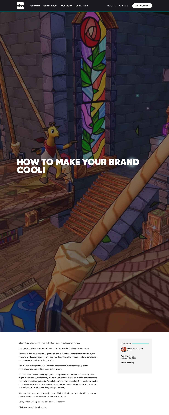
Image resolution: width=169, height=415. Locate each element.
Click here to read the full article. (32, 407)
